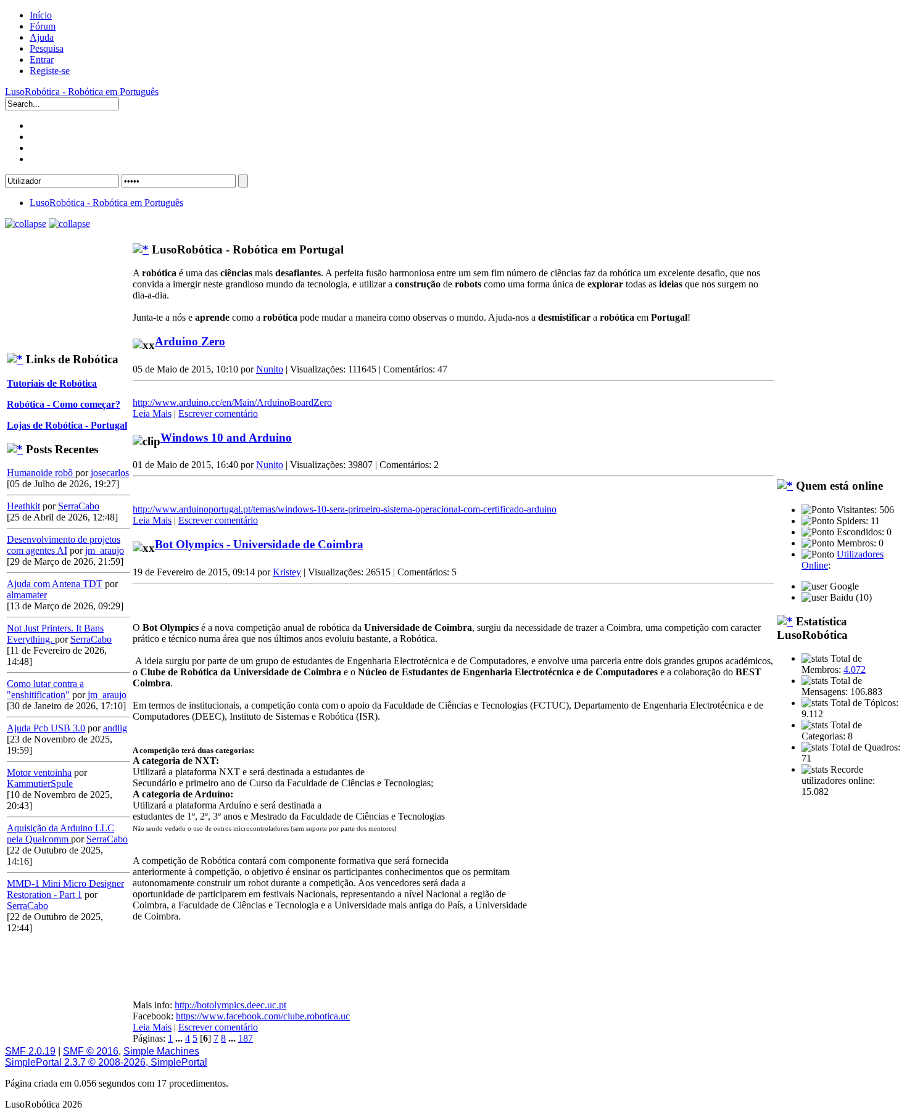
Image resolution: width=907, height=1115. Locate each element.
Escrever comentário (218, 413)
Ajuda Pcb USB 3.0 (46, 728)
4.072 (854, 669)
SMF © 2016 (90, 1051)
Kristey (287, 572)
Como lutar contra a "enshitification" (45, 689)
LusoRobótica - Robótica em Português (82, 91)
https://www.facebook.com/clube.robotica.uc (263, 1016)
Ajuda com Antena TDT (54, 583)
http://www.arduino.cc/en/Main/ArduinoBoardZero (232, 402)
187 (245, 1038)
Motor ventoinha (39, 772)
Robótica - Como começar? (63, 404)
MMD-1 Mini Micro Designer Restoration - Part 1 (65, 889)
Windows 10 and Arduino (226, 437)
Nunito (269, 369)
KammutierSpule (40, 783)
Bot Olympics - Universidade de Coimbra (259, 544)
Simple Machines (161, 1051)
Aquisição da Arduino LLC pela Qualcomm (60, 833)
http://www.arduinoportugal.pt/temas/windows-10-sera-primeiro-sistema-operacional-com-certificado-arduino (345, 509)
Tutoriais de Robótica (52, 383)
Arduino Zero (190, 341)
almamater (27, 595)
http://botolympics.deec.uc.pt (230, 1005)
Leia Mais (152, 413)
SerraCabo (78, 506)
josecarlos (110, 472)
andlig (115, 728)
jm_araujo (104, 550)
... (180, 1038)
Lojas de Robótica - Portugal (67, 425)
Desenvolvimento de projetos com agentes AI (63, 545)
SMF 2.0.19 (30, 1051)
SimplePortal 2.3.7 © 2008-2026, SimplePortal (106, 1062)
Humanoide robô (41, 472)
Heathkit (23, 506)
